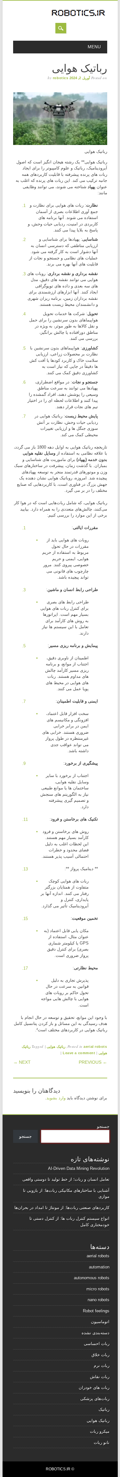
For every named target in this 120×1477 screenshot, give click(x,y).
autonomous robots (91, 1277)
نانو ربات (101, 1442)
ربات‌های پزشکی (94, 1398)
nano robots (98, 1299)
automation (99, 1267)
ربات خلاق (100, 1354)
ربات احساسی (96, 1343)
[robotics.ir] (79, 16)
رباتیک (104, 1409)
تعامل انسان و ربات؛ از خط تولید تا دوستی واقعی (65, 1179)
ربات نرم (101, 1365)
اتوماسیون (100, 1321)
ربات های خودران (94, 1387)
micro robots (97, 1289)
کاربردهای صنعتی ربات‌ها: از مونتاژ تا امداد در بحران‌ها (61, 1207)
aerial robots (95, 1046)
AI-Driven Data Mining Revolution (78, 1168)
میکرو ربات (99, 1431)
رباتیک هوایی (56, 1046)
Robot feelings (96, 1311)
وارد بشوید (56, 1098)
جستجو (103, 1126)
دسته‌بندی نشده (95, 1332)
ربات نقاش (99, 1376)
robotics (60, 78)
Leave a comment (79, 1053)
